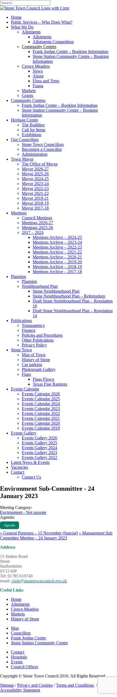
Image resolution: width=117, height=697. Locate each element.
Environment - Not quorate (23, 512)
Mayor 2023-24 (35, 183)
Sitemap (7, 685)
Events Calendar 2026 (41, 394)
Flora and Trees (46, 81)
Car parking (32, 364)
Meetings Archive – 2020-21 (57, 257)
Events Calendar (25, 389)
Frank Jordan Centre (28, 638)
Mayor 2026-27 (35, 169)
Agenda (9, 525)
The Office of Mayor (40, 164)
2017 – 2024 (33, 232)
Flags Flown (43, 379)
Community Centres (28, 100)
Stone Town (21, 350)
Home (16, 17)
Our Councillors (25, 139)
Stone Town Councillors (43, 144)
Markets (29, 90)
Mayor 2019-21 (35, 198)
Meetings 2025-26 (37, 227)
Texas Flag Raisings (50, 384)
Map (15, 628)
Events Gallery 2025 (39, 442)
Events (17, 662)
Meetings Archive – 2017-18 (57, 271)
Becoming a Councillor (42, 149)
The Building (33, 125)
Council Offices (24, 666)
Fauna (38, 85)
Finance (28, 330)
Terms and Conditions (75, 685)
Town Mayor (22, 159)
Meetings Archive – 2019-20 (57, 262)
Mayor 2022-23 (35, 188)
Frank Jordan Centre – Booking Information (70, 51)
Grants (27, 95)
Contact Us (31, 477)
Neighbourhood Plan (40, 286)
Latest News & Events (30, 462)
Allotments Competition (53, 41)
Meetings (19, 213)
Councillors (21, 633)
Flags (26, 374)
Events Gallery (23, 433)
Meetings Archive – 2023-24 (57, 242)
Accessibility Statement (20, 690)
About (38, 76)
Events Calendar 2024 (41, 403)
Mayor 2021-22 (35, 193)
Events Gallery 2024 (39, 447)
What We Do (22, 27)
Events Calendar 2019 (41, 428)
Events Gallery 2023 (39, 452)
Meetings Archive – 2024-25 (57, 237)
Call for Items (33, 129)
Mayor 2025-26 (35, 173)
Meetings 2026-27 (37, 222)
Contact (17, 472)
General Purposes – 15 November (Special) (39, 533)
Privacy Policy (34, 345)
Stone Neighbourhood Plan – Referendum (69, 296)
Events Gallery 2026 (39, 438)
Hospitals (19, 657)
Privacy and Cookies (35, 685)
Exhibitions (31, 134)
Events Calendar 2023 (41, 408)
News (38, 71)
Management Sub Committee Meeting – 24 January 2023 (56, 535)
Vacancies (19, 467)
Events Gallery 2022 (39, 457)
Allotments (31, 32)
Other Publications (38, 340)
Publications (21, 320)
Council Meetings (37, 217)
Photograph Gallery (39, 369)
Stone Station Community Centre (39, 642)
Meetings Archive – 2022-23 (57, 247)
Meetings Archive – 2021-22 (57, 252)
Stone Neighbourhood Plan (56, 291)
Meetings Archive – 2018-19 (57, 266)
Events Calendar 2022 (41, 413)
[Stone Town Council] (34, 8)
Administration (34, 154)
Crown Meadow (36, 66)
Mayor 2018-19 (35, 203)
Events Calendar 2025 (41, 398)
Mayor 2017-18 (35, 208)
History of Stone (36, 359)
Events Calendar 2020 (41, 423)
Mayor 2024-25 (35, 178)
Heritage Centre (24, 120)
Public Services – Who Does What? (41, 22)
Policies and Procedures (42, 335)
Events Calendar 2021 (41, 418)
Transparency (33, 325)
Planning (18, 276)
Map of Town (33, 354)
